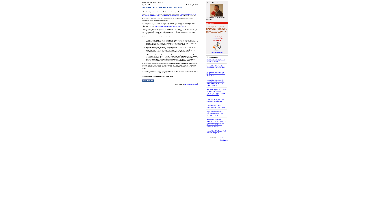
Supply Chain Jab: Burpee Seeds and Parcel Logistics (216, 132)
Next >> (221, 137)
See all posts (224, 140)
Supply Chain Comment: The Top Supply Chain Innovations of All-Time (216, 73)
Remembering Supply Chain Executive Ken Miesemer (215, 100)
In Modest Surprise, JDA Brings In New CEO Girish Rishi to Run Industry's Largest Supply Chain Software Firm (216, 92)
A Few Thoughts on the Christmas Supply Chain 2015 (216, 106)
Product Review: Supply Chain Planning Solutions (216, 60)
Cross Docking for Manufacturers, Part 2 (172, 15)
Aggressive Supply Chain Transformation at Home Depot (169, 26)
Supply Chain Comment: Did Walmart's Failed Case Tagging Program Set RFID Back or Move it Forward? (216, 82)
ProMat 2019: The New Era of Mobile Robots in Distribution (216, 66)
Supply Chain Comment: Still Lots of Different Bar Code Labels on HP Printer (215, 113)
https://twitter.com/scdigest (191, 84)
